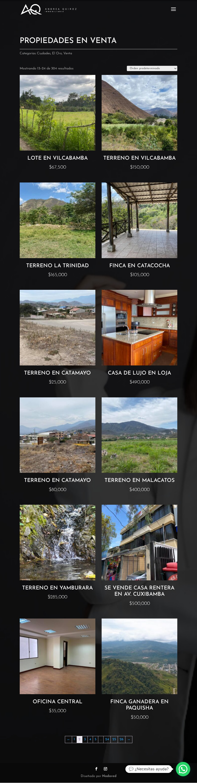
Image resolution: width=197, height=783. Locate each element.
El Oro (57, 53)
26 (121, 739)
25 (114, 739)
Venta (67, 53)
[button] (183, 769)
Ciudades (43, 53)
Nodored (109, 776)
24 (107, 739)
